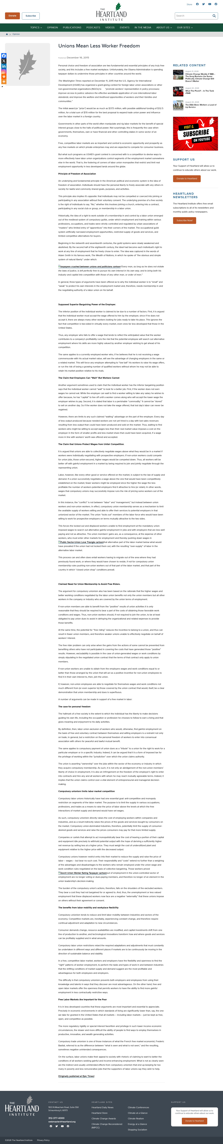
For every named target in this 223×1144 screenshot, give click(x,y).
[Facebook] (3, 55)
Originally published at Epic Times (76, 1076)
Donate (12, 16)
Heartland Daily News (102, 1107)
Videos (110, 27)
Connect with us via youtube (210, 4)
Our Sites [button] (183, 27)
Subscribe (31, 16)
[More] (3, 81)
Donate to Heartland (187, 178)
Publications (72, 27)
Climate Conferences (138, 1107)
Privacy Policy (43, 1140)
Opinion (52, 27)
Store (189, 4)
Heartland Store (99, 1113)
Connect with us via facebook (197, 4)
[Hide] (2, 87)
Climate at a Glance (138, 1113)
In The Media (143, 27)
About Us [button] (162, 27)
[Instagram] (3, 71)
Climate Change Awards (104, 1119)
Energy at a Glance (137, 1124)
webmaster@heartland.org (61, 1122)
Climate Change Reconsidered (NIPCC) (107, 1126)
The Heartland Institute (111, 11)
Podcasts (93, 27)
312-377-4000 (56, 1118)
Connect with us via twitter (203, 4)
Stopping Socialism (137, 1130)
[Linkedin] (3, 66)
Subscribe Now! (185, 220)
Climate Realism (136, 1119)
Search (214, 16)
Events (124, 27)
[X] (3, 60)
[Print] (3, 76)
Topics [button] (34, 27)
